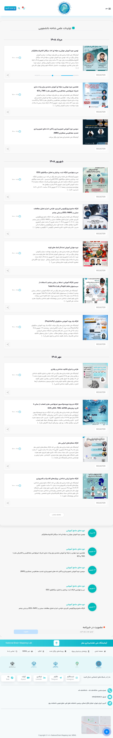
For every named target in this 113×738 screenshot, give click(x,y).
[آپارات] (28, 678)
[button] (108, 8)
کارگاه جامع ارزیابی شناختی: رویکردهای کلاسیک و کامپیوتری (57, 478)
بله (8, 676)
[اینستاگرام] (77, 678)
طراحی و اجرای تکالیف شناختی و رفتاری (64, 369)
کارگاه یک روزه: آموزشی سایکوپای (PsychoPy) (61, 321)
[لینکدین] (44, 678)
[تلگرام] (60, 678)
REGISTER (100, 75)
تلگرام (56, 676)
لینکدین (39, 676)
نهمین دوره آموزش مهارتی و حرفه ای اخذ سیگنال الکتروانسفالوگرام (55, 50)
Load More (56, 515)
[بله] (12, 678)
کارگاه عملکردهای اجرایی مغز (68, 443)
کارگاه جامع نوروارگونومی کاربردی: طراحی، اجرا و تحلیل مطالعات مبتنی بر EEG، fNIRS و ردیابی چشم (52, 608)
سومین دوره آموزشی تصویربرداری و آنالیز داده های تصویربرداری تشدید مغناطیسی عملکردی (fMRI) (52, 571)
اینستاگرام (70, 676)
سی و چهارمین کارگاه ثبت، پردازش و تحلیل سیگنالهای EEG (57, 172)
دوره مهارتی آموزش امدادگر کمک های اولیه (63, 247)
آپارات (24, 676)
